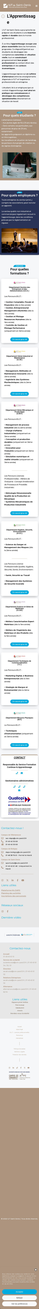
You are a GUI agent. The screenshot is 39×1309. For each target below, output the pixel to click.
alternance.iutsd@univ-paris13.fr (15, 989)
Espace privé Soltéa (20, 1002)
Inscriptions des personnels (13, 896)
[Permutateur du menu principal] (36, 6)
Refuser (19, 1298)
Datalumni (20, 1008)
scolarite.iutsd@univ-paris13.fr (14, 963)
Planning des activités (11, 893)
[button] (36, 1270)
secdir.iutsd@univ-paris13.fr (13, 971)
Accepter (19, 1292)
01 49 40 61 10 (8, 957)
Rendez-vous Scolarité (20, 1013)
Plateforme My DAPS (10, 890)
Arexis (19, 1011)
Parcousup (19, 1005)
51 (10, 965)
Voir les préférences (19, 1304)
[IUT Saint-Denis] (17, 6)
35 (7, 965)
